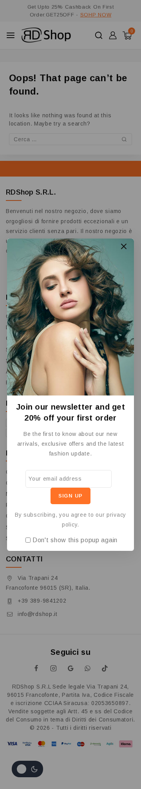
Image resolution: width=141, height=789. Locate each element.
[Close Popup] (124, 247)
